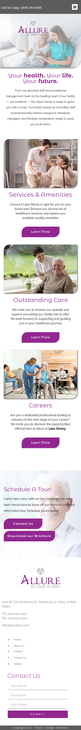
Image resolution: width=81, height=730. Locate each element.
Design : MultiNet (57, 727)
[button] (75, 7)
